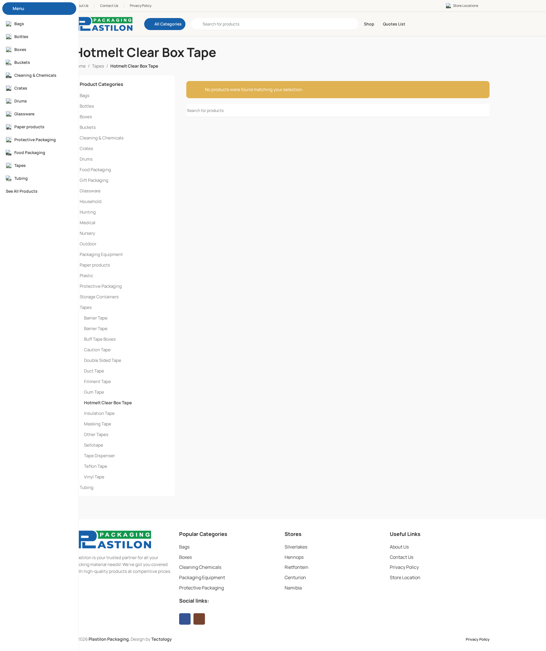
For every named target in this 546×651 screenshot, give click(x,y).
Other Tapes (96, 434)
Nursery (87, 233)
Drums (86, 159)
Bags (84, 95)
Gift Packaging (94, 180)
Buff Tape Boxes (100, 339)
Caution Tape (97, 350)
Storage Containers (99, 297)
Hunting (88, 212)
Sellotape (93, 445)
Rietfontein (296, 567)
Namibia (293, 588)
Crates (86, 148)
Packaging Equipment (101, 254)
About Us (399, 547)
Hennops (294, 557)
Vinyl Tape (94, 477)
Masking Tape (97, 424)
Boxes (86, 117)
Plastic (86, 276)
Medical (87, 223)
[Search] (483, 110)
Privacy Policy (404, 567)
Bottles (87, 106)
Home (80, 66)
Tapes (98, 66)
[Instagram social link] (199, 619)
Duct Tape (94, 371)
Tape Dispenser (99, 456)
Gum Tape (94, 392)
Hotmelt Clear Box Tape (108, 403)
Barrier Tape (95, 318)
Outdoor (88, 244)
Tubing (86, 487)
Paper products (95, 265)
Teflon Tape (95, 466)
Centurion (295, 577)
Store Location (405, 577)
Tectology (161, 639)
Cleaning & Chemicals (102, 138)
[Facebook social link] (185, 619)
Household (90, 201)
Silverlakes (296, 547)
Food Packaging (95, 170)
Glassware (90, 191)
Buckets (88, 127)
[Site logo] (103, 24)
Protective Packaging (101, 286)
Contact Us (401, 557)
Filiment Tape (97, 381)
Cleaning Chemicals (200, 567)
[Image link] (112, 539)
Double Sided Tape (102, 360)
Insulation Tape (99, 413)
